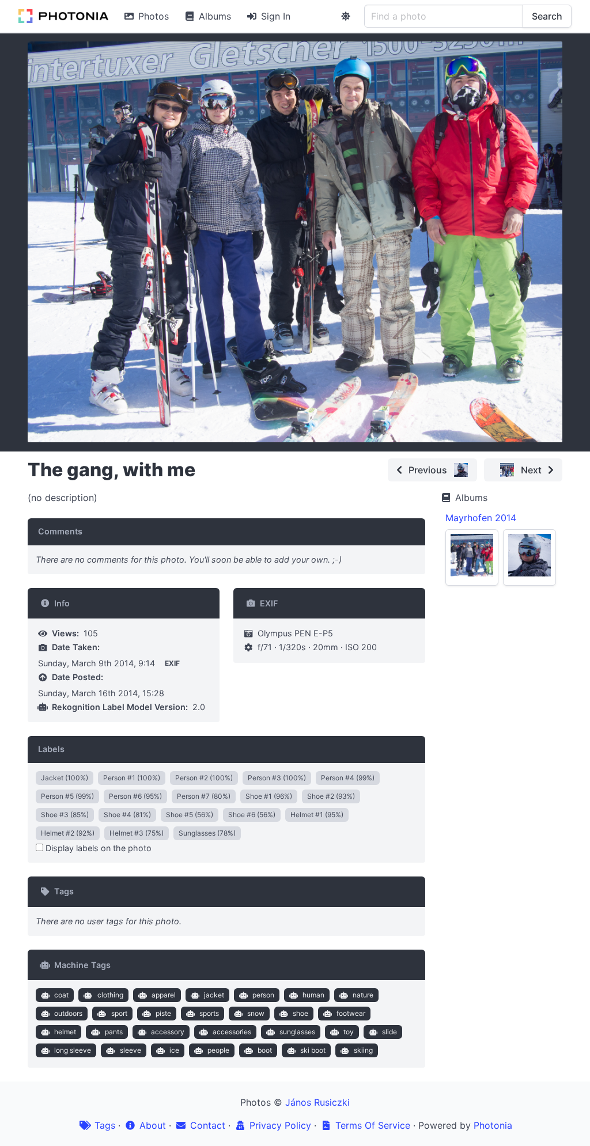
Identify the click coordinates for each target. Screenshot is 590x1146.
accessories (232, 1031)
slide (389, 1031)
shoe (300, 1013)
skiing (363, 1050)
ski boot (313, 1050)
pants (114, 1031)
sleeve (130, 1050)
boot (265, 1050)
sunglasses (297, 1031)
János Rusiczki (317, 1102)
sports (209, 1013)
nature (363, 995)
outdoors (68, 1013)
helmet (65, 1031)
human (313, 995)
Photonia (493, 1125)
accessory (167, 1031)
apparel (164, 995)
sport (119, 1013)
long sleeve (72, 1050)
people (218, 1050)
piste (163, 1013)
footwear (350, 1013)
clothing (110, 995)
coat (61, 995)
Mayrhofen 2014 (480, 517)
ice (174, 1050)
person (263, 995)
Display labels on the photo (97, 848)
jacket (214, 995)
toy (348, 1031)
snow (255, 1013)
